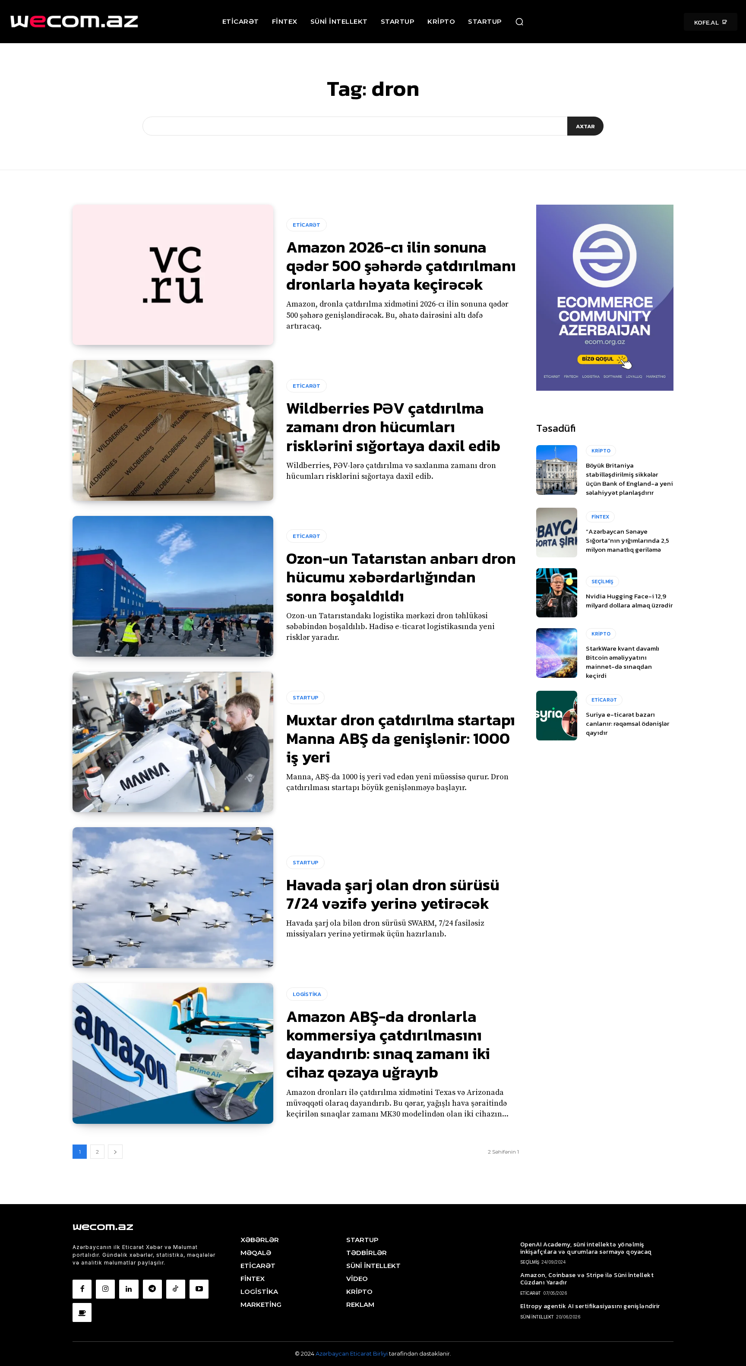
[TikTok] (175, 1289)
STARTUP (305, 697)
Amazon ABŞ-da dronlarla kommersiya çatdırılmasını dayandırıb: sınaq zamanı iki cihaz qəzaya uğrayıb (388, 1044)
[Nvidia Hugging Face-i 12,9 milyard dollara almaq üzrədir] (556, 592)
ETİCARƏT (306, 225)
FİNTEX (600, 517)
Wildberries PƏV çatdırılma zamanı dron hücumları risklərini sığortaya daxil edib (393, 426)
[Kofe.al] (82, 1312)
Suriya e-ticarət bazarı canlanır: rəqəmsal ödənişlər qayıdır (627, 723)
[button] (519, 21)
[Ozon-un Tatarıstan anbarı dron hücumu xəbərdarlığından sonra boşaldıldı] (173, 586)
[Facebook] (82, 1289)
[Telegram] (152, 1289)
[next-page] (115, 1152)
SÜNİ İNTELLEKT (537, 1316)
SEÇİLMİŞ (602, 581)
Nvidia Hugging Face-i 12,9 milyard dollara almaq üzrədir (629, 600)
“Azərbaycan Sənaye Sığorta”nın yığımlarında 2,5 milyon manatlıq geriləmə (627, 540)
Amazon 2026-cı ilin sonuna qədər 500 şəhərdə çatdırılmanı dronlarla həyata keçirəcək (401, 265)
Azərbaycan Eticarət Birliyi (352, 1353)
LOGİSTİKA (307, 994)
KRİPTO (600, 451)
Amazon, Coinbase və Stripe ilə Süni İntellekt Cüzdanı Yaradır (587, 1279)
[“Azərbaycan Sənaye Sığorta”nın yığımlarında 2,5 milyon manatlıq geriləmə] (556, 532)
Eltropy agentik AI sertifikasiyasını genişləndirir (590, 1306)
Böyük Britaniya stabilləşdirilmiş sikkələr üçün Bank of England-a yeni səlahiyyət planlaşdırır (629, 478)
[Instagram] (105, 1289)
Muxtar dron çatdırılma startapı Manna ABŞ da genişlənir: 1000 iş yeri (400, 738)
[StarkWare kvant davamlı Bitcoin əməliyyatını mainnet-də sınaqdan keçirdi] (556, 652)
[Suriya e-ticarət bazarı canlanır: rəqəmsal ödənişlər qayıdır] (556, 715)
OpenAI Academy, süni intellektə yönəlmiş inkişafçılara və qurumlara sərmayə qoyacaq (586, 1248)
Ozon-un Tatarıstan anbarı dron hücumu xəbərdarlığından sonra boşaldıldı (401, 577)
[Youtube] (199, 1289)
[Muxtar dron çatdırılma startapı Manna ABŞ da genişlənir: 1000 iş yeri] (173, 742)
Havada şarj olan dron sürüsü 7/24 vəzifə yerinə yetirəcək (392, 894)
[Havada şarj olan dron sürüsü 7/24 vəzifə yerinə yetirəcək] (173, 897)
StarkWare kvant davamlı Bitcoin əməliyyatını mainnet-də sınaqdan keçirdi (622, 661)
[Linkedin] (128, 1289)
